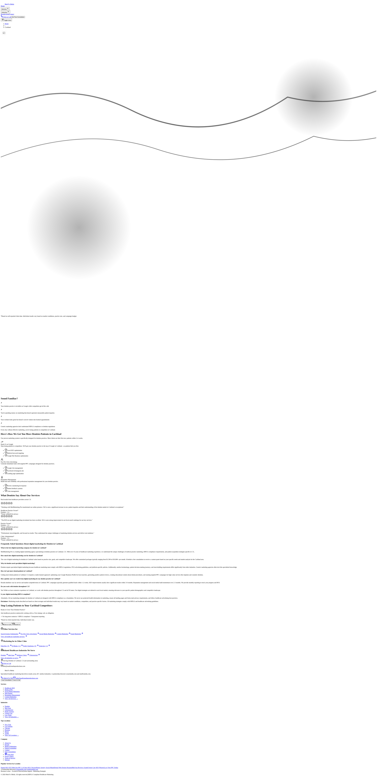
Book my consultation (8, 349)
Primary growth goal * (8, 348)
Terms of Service (10, 758)
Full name (4, 334)
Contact (11, 14)
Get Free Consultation (18, 17)
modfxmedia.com (32, 769)
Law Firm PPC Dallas (111, 767)
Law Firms (8, 715)
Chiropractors (9, 710)
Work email (4, 336)
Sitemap (7, 760)
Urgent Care (8, 713)
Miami (7, 732)
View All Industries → (12, 717)
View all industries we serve (10, 658)
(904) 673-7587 (8, 678)
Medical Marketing (10, 746)
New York (8, 725)
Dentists (7, 706)
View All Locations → (12, 735)
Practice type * (5, 340)
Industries (4, 12)
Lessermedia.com (21, 769)
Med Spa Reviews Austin (80, 767)
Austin (7, 733)
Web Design (8, 693)
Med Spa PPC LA (18, 767)
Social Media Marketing (12, 691)
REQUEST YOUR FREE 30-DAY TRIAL (13, 382)
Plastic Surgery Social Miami (45, 767)
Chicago (7, 728)
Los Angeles (8, 726)
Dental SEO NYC (6, 767)
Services (4, 9)
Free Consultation (7, 680)
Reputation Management (12, 695)
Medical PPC (9, 690)
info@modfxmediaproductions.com (27, 678)
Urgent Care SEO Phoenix (96, 767)
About (7, 14)
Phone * (3, 338)
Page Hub (10, 754)
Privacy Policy (9, 756)
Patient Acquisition (10, 748)
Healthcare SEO (10, 688)
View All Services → (11, 698)
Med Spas (8, 708)
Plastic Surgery (9, 711)
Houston (7, 730)
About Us (8, 743)
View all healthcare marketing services (13, 636)
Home (3, 6)
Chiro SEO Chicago (30, 767)
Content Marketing (10, 697)
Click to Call (7, 624)
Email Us (17, 624)
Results (3, 14)
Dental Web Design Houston (63, 767)
